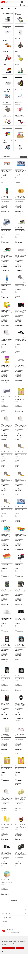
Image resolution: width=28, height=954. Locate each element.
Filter (23, 156)
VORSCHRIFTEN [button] (6, 917)
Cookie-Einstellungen (17, 930)
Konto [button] (24, 5)
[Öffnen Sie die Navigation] (26, 1)
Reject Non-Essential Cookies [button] (8, 948)
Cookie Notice (5, 944)
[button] (6, 951)
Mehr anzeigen (14, 900)
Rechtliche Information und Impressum (15, 929)
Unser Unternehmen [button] (8, 909)
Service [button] (4, 921)
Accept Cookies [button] (20, 948)
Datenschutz (9, 930)
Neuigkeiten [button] (6, 913)
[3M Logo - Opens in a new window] (3, 2)
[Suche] (22, 2)
